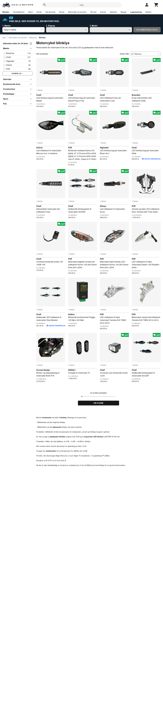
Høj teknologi (50, 12)
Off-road (93, 12)
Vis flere (98, 403)
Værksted (113, 12)
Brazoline (136, 95)
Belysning (33, 37)
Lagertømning (136, 12)
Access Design (43, 370)
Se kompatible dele (147, 29)
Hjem (4, 37)
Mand (30, 12)
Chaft (38, 95)
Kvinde (39, 12)
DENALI (71, 370)
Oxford (39, 147)
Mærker (148, 12)
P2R (70, 147)
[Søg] (44, 4)
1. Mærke (6, 25)
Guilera (71, 314)
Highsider (104, 147)
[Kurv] (156, 4)
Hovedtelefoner (19, 12)
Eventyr (103, 12)
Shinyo (103, 206)
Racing (61, 12)
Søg (81, 4)
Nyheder (5, 12)
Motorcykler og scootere (77, 12)
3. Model (93, 25)
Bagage (123, 12)
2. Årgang (50, 25)
